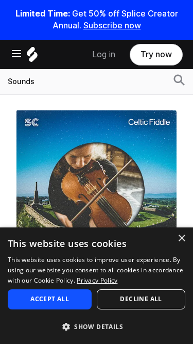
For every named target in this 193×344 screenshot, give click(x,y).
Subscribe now (112, 25)
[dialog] (96, 285)
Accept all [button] (49, 298)
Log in (103, 54)
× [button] (181, 238)
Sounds (21, 81)
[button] (96, 326)
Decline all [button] (141, 298)
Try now (156, 54)
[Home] (32, 57)
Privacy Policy (97, 280)
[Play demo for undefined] (97, 190)
